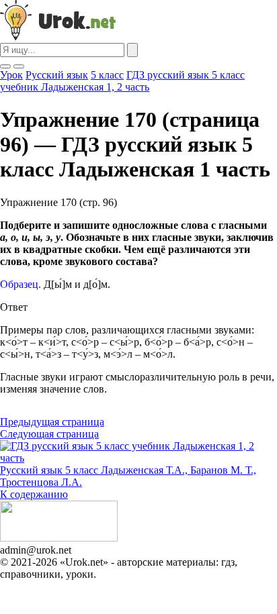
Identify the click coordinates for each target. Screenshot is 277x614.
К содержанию (34, 494)
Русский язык (57, 75)
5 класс (107, 75)
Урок (11, 75)
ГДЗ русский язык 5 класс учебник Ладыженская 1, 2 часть (122, 81)
